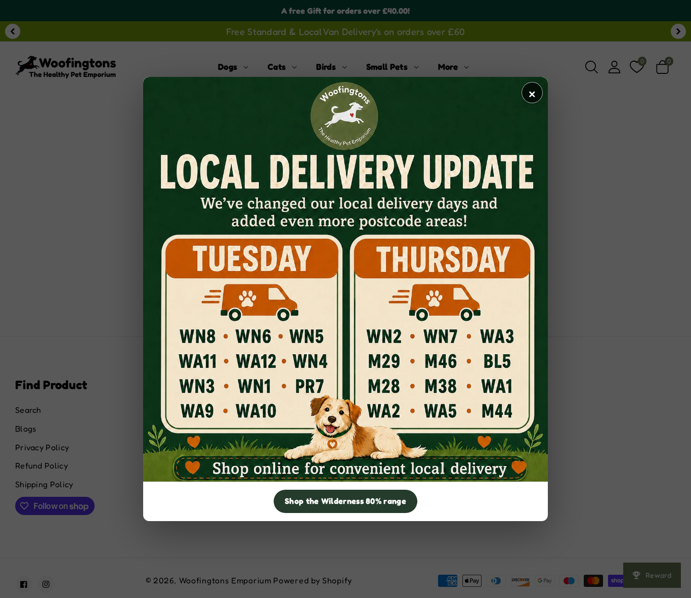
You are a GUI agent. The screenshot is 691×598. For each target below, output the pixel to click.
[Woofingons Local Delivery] (345, 279)
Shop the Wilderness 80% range (345, 501)
